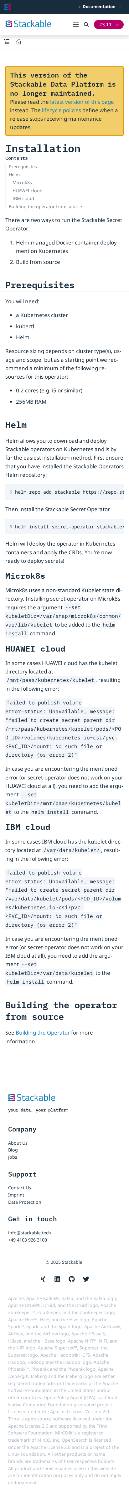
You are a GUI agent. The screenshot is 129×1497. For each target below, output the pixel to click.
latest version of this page (82, 101)
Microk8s (22, 182)
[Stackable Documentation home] (7, 7)
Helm (14, 175)
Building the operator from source (45, 206)
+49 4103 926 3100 (27, 1240)
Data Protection (24, 1202)
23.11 (105, 24)
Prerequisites (23, 166)
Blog (13, 1150)
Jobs (12, 1157)
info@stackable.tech (29, 1233)
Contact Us (19, 1188)
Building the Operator (43, 1032)
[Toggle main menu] (78, 24)
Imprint (16, 1195)
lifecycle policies (61, 110)
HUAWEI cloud (28, 191)
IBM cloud (23, 198)
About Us (18, 1143)
